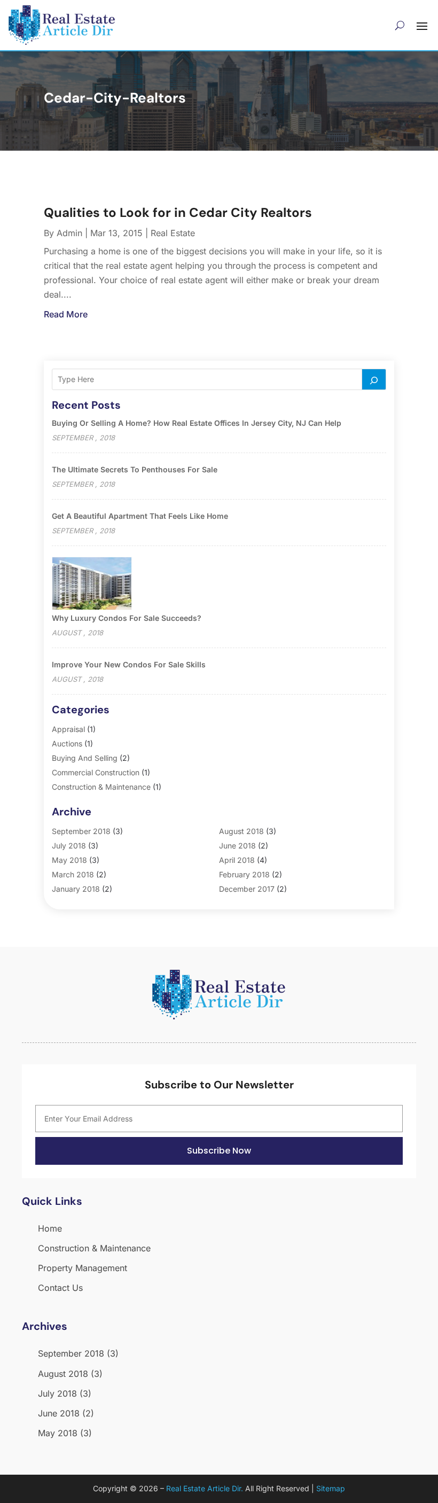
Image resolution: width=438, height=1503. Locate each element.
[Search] (374, 379)
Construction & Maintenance (101, 786)
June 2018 (237, 845)
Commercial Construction (95, 772)
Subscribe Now (219, 1150)
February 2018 (244, 874)
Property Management (82, 1268)
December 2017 (247, 888)
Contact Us (60, 1287)
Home (50, 1228)
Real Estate (173, 233)
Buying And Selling (85, 757)
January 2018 (76, 888)
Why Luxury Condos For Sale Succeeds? (126, 617)
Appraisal (68, 729)
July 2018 (69, 845)
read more (66, 314)
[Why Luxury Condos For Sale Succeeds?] (92, 584)
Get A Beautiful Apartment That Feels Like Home (140, 515)
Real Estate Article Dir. (204, 1488)
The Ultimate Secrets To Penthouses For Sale (134, 469)
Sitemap (330, 1488)
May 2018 (69, 860)
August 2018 (241, 831)
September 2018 (81, 831)
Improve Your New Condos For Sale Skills (129, 664)
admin (69, 233)
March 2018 (73, 874)
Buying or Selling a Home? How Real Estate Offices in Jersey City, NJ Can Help (196, 422)
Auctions (67, 743)
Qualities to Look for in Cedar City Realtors (178, 212)
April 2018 (237, 860)
